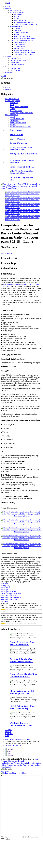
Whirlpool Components (22, 36)
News (7, 66)
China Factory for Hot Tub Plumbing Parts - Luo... (22, 692)
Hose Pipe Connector (8, 591)
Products (8, 8)
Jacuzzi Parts (11, 765)
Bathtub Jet (18, 14)
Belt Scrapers (8, 284)
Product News (15, 70)
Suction (16, 18)
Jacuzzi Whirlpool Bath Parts (11, 593)
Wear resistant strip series (23, 50)
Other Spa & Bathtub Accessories (25, 24)
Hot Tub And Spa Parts (25, 765)
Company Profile (16, 58)
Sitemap (11, 761)
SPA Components (16, 26)
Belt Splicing (5, 586)
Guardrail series (19, 44)
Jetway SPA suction (18, 143)
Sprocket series (19, 46)
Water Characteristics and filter (24, 38)
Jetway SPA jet (16, 134)
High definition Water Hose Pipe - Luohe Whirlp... (22, 707)
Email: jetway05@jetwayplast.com (17, 739)
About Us (8, 56)
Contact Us (9, 72)
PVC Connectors (20, 20)
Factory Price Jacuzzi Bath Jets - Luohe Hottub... (22, 643)
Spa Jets (17, 28)
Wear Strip (4, 601)
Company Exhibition (17, 64)
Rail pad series (19, 48)
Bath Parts (4, 584)
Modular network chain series (24, 52)
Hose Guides (5, 588)
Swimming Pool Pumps (9, 599)
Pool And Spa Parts (20, 763)
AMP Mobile (19, 761)
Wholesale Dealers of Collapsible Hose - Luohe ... (22, 724)
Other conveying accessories (24, 54)
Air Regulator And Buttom (23, 22)
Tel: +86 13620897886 (13, 745)
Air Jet (16, 16)
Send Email (5, 771)
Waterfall (17, 34)
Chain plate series (20, 42)
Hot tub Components (17, 12)
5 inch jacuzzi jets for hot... (22, 167)
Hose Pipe (4, 590)
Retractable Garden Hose (22, 284)
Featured (8, 89)
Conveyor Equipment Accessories (21, 40)
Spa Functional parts (21, 32)
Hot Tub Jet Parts (7, 763)
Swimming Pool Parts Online (11, 597)
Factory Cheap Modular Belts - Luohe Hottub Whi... (23, 675)
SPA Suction (18, 30)
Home (7, 6)
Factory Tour (14, 62)
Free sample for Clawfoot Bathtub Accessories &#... (21, 660)
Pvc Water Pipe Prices (8, 595)
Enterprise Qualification (18, 60)
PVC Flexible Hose (16, 10)
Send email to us (6, 253)
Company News (15, 68)
